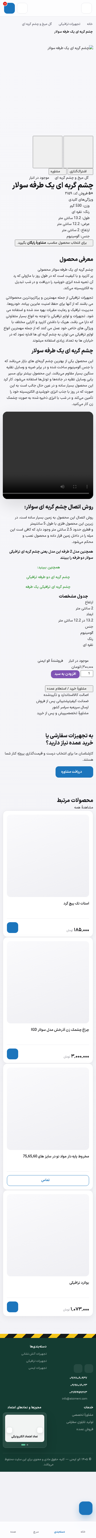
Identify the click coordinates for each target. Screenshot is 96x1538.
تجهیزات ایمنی (37, 1368)
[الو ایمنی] (84, 1352)
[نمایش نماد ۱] (23, 1445)
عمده (13, 1532)
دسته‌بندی (59, 1532)
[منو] (86, 8)
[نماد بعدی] (9, 1430)
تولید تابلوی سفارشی (79, 1422)
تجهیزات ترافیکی (69, 24)
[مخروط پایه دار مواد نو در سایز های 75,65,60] (48, 1127)
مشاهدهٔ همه (83, 807)
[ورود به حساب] (22, 8)
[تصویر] (78, 152)
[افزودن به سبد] (12, 927)
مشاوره (56, 171)
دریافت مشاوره (71, 772)
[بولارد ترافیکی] (48, 1253)
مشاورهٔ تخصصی (82, 1415)
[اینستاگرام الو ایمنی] (88, 1368)
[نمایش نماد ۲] (27, 1445)
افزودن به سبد (65, 674)
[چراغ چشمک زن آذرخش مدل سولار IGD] (48, 1000)
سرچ (36, 1532)
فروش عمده (85, 1429)
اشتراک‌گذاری (79, 171)
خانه (90, 24)
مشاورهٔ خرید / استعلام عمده (67, 688)
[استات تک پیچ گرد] (48, 874)
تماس (45, 1180)
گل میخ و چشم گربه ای (37, 24)
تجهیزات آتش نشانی (34, 1354)
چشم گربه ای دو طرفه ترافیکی (48, 577)
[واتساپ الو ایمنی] (78, 1368)
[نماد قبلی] (40, 1430)
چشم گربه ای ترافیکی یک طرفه (48, 587)
